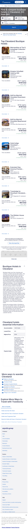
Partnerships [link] (5, 441)
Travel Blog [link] (4, 475)
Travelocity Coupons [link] (6, 471)
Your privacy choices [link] (6, 493)
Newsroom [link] (4, 443)
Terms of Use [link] (5, 486)
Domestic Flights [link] (5, 463)
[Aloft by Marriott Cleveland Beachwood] (14, 126)
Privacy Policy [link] (5, 481)
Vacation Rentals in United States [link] (9, 459)
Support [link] (4, 499)
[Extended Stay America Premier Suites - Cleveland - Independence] (14, 174)
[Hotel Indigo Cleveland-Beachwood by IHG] (14, 150)
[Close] (26, 515)
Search (14, 27)
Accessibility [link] (5, 491)
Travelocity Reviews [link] (6, 468)
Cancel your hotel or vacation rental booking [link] (11, 502)
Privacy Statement (6, 527)
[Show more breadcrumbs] (2, 5)
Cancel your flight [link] (6, 504)
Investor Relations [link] (6, 445)
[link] (14, 379)
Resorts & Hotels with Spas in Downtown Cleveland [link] (13, 419)
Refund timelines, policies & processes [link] (10, 507)
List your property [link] (6, 438)
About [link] (3, 433)
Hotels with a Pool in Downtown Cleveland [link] (11, 422)
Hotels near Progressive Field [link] (8, 416)
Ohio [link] (6, 5)
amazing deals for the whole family (12, 34)
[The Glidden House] (14, 222)
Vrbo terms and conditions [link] (7, 489)
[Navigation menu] (25, 2)
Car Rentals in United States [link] (8, 466)
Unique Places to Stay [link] (7, 473)
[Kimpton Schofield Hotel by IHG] (14, 78)
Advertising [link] (4, 450)
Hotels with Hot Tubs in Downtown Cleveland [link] (12, 413)
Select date (7, 19)
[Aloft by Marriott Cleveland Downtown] (14, 102)
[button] (14, 66)
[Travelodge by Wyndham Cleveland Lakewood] (14, 198)
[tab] (6, 406)
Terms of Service (15, 527)
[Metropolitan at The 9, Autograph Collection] (14, 54)
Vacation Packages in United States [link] (9, 461)
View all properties (14, 243)
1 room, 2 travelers (9, 23)
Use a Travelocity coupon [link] (7, 509)
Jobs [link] (3, 436)
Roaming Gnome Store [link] (7, 448)
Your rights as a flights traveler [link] (8, 511)
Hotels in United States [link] (7, 456)
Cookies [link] (4, 484)
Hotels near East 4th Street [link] (8, 410)
